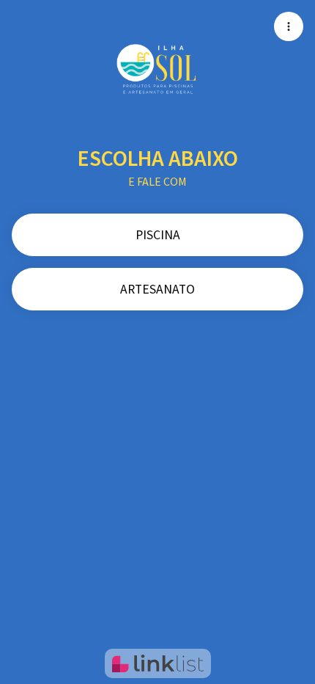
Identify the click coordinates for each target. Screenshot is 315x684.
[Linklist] (158, 663)
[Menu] (288, 26)
